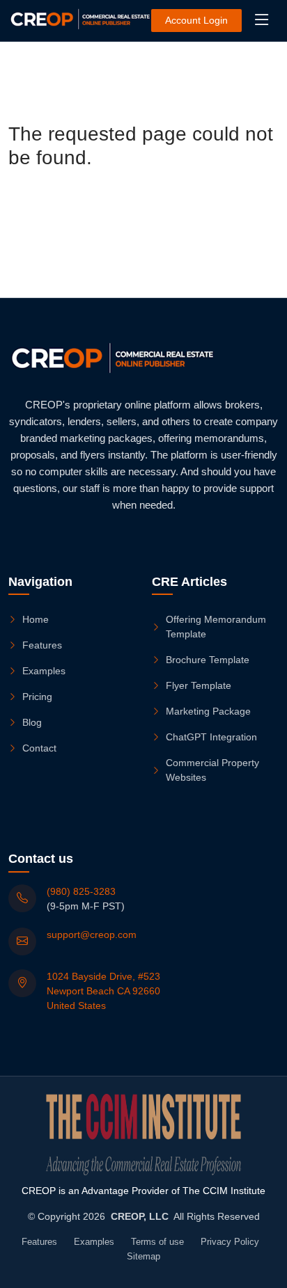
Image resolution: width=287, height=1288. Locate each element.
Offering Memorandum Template (216, 626)
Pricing (37, 696)
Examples (43, 670)
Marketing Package (208, 711)
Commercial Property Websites (212, 770)
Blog (32, 722)
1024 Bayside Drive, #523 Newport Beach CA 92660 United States (103, 991)
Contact (39, 748)
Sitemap (143, 1256)
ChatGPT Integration (211, 736)
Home (35, 619)
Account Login (196, 20)
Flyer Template (198, 685)
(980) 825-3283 (81, 891)
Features (42, 645)
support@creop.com (92, 934)
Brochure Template (207, 659)
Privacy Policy (230, 1242)
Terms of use (157, 1242)
